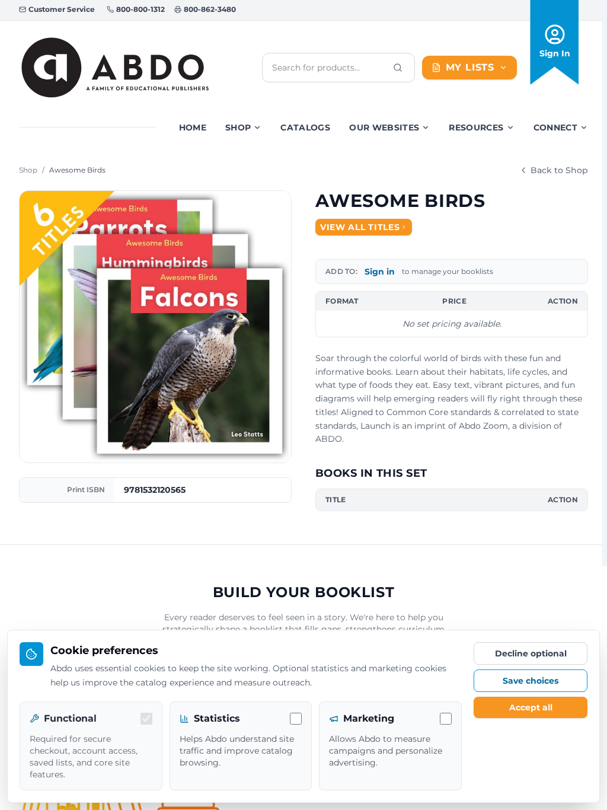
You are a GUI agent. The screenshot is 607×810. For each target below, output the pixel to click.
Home (192, 127)
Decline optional (531, 653)
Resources (476, 127)
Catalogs (305, 127)
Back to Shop (559, 170)
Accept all (530, 707)
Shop (238, 127)
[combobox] (329, 68)
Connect (555, 127)
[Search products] (398, 67)
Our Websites (384, 127)
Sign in (380, 271)
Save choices (530, 680)
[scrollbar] (604, 283)
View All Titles (360, 227)
